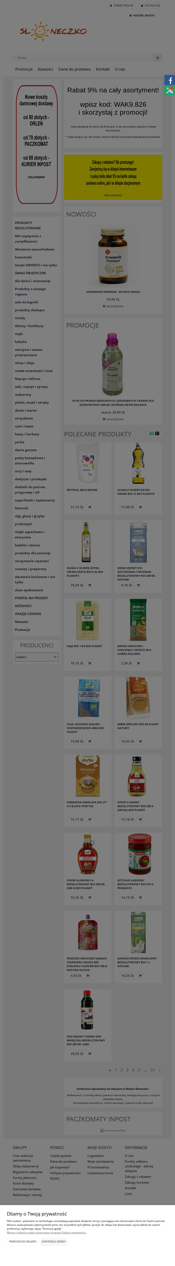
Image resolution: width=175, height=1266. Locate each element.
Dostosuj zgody (54, 1241)
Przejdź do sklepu (22, 1241)
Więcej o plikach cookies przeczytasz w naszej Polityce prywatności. (46, 1232)
